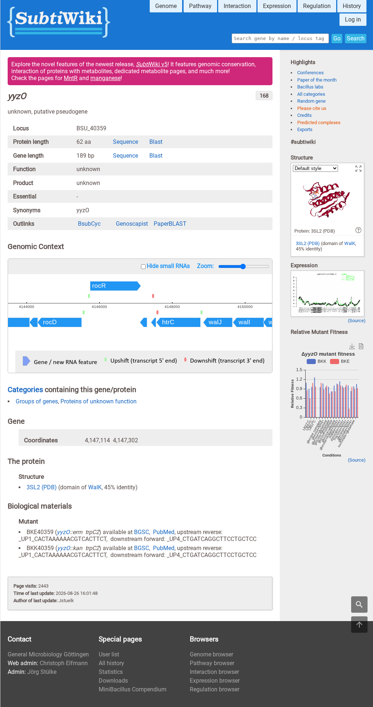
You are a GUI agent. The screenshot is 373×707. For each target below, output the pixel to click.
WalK (95, 487)
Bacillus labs (310, 87)
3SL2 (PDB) (42, 487)
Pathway (200, 6)
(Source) (357, 320)
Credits (304, 115)
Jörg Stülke (41, 671)
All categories (311, 94)
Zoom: (205, 265)
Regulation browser (214, 689)
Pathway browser (212, 663)
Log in (353, 19)
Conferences (310, 72)
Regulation (317, 6)
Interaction (237, 6)
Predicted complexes (319, 122)
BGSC (141, 532)
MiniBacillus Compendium (132, 689)
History (352, 6)
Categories (25, 389)
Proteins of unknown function (98, 401)
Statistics (111, 671)
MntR (71, 78)
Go (337, 38)
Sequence (125, 141)
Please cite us (311, 108)
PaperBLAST (170, 223)
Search (356, 38)
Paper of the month (317, 80)
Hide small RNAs (168, 265)
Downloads (113, 680)
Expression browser (215, 680)
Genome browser (211, 654)
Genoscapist (132, 223)
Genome (166, 6)
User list (109, 654)
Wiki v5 (152, 64)
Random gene (311, 101)
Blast (155, 141)
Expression (277, 6)
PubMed (163, 532)
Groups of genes (37, 401)
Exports (305, 129)
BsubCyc (89, 223)
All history (111, 663)
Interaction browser (214, 671)
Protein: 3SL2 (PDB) (314, 231)
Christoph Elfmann (64, 663)
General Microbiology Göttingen (48, 654)
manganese (105, 78)
